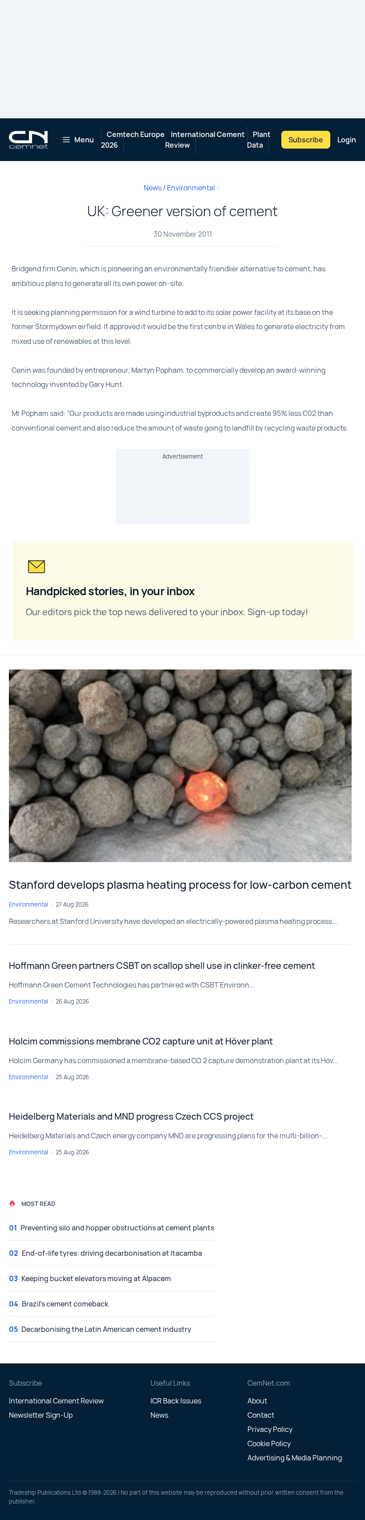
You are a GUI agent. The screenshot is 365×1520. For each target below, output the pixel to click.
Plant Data (259, 139)
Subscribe (305, 140)
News (153, 188)
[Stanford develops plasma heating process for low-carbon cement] (180, 765)
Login (346, 140)
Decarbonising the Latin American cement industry (106, 1329)
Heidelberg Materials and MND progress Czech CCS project (131, 1116)
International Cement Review (205, 139)
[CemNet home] (28, 140)
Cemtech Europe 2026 (133, 139)
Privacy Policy (269, 1429)
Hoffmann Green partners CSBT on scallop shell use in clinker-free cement (162, 966)
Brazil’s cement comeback (65, 1304)
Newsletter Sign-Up (41, 1415)
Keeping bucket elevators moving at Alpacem (96, 1278)
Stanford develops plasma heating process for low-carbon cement (180, 884)
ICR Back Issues (175, 1401)
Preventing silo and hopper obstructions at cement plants (117, 1228)
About (257, 1401)
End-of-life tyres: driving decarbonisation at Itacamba (112, 1253)
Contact (260, 1415)
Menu (84, 140)
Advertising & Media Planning (294, 1458)
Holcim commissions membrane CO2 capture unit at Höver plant (141, 1041)
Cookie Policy (269, 1443)
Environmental (191, 188)
